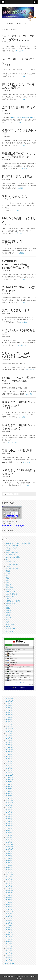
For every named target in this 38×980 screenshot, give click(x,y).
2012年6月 (9, 761)
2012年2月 (9, 770)
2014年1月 (9, 726)
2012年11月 (9, 749)
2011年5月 (9, 791)
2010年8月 (9, 807)
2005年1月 (9, 932)
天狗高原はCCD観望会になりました (19, 471)
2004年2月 (9, 957)
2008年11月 (9, 846)
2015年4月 (9, 722)
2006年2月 (9, 907)
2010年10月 (9, 803)
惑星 (7, 578)
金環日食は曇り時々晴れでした (18, 109)
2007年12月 (9, 872)
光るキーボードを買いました (18, 60)
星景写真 (8, 585)
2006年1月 (9, 909)
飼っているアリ (10, 631)
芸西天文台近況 (10, 603)
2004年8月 (9, 944)
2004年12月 (9, 934)
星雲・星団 (9, 587)
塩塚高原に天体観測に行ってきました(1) (18, 426)
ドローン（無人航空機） (13, 557)
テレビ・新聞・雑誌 (12, 552)
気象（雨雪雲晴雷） (12, 594)
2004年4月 (9, 953)
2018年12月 (9, 715)
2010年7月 (9, 809)
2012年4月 (9, 766)
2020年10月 (9, 701)
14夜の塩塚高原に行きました (19, 219)
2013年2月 (9, 742)
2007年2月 (9, 888)
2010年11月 (9, 800)
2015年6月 (9, 717)
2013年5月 (9, 735)
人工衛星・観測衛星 (12, 568)
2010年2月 (9, 821)
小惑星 (8, 573)
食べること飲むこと (12, 629)
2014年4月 (9, 724)
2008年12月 (9, 844)
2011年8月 (9, 784)
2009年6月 (9, 837)
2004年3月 (9, 955)
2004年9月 (9, 941)
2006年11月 (9, 890)
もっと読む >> (20, 51)
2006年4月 (9, 902)
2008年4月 (9, 863)
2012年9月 (9, 754)
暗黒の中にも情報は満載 (17, 450)
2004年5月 (9, 951)
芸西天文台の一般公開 (13, 601)
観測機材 (8, 610)
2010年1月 (9, 823)
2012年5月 (9, 763)
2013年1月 (9, 745)
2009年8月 (9, 835)
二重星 (8, 566)
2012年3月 (9, 768)
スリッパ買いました (14, 196)
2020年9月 (9, 703)
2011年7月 (9, 786)
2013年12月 (9, 729)
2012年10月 (9, 752)
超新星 (8, 615)
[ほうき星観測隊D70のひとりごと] (19, 13)
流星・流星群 (10, 596)
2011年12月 (9, 775)
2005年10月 (9, 911)
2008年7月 (9, 856)
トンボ (8, 559)
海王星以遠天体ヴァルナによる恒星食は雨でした (18, 155)
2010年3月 (9, 819)
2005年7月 (9, 918)
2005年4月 (9, 925)
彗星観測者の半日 (13, 241)
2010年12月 (9, 798)
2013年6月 (9, 733)
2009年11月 (9, 828)
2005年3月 (9, 927)
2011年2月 (9, 793)
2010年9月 (9, 805)
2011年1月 (9, 796)
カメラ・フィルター (12, 545)
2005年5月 (9, 923)
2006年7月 (9, 895)
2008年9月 (9, 851)
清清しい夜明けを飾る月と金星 (18, 331)
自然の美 (8, 598)
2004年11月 (9, 937)
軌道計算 (8, 617)
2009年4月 (9, 840)
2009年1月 (9, 842)
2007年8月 (9, 877)
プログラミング (10, 561)
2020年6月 (9, 705)
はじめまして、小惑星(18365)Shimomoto (16, 354)
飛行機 (8, 626)
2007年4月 (9, 883)
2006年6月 (9, 897)
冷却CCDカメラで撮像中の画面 (19, 132)
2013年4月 (9, 738)
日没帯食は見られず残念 (17, 176)
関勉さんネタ (10, 624)
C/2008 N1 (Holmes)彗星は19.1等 (18, 289)
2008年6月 (9, 858)
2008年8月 (9, 853)
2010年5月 (9, 814)
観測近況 (8, 612)
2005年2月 (9, 930)
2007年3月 (9, 886)
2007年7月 (9, 879)
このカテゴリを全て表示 (19, 682)
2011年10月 (9, 779)
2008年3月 (9, 865)
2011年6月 (9, 789)
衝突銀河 (8, 605)
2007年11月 (9, 874)
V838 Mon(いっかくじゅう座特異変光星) (18, 543)
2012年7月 (9, 759)
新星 (7, 580)
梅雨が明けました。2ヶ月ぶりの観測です (18, 86)
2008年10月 (9, 849)
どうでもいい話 (10, 555)
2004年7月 (9, 946)
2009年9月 (9, 833)
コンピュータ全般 (11, 548)
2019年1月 (9, 712)
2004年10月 (9, 939)
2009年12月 (9, 826)
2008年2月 (9, 867)
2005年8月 (9, 916)
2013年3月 (9, 740)
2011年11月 (9, 777)
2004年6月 (9, 948)
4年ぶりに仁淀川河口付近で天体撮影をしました (18, 37)
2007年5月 (9, 881)
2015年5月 (9, 719)
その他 (8, 550)
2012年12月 (9, 747)
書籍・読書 (9, 589)
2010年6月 (9, 812)
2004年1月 (9, 960)
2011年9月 (9, 782)
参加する (31, 684)
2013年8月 (9, 731)
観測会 (8, 608)
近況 (7, 619)
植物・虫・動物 (10, 592)
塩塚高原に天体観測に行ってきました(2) (18, 403)
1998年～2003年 (9, 963)
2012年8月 (9, 756)
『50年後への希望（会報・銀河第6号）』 (22, 117)
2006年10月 (9, 893)
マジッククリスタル (12, 564)
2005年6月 (9, 920)
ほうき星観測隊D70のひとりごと (21, 976)
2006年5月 (9, 900)
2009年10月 (9, 830)
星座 (7, 582)
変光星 (8, 571)
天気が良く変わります (16, 310)
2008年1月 (9, 870)
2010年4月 (9, 816)
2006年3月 (9, 904)
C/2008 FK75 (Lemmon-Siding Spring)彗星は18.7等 (16, 264)
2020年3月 (9, 708)
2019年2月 (9, 710)
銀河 (7, 622)
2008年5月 (9, 860)
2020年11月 (9, 698)
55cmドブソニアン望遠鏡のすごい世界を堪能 (18, 379)
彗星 (7, 575)
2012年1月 (9, 772)
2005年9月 (9, 914)
